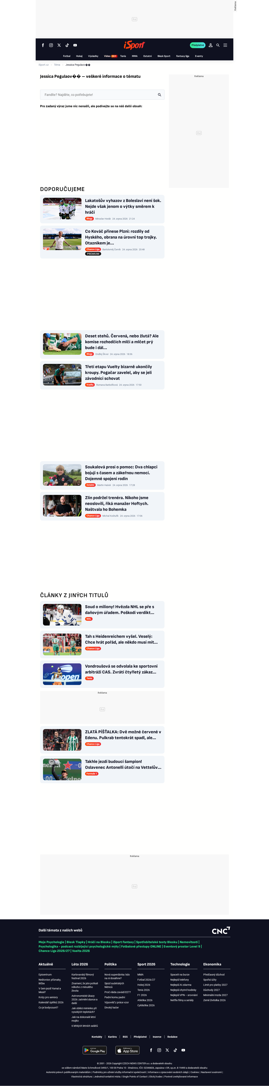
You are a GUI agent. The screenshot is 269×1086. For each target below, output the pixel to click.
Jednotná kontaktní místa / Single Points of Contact (120, 1076)
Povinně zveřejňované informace (181, 1076)
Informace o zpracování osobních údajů (168, 1072)
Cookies (194, 1072)
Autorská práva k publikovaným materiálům (68, 1072)
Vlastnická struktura (81, 1076)
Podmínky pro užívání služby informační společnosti (119, 1072)
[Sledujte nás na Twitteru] (59, 45)
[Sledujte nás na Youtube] (75, 45)
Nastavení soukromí (211, 1072)
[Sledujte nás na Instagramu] (51, 45)
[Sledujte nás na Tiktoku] (67, 45)
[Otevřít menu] (225, 45)
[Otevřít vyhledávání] (218, 45)
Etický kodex (155, 1076)
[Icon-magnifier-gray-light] (159, 95)
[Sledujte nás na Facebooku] (43, 45)
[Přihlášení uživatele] (210, 45)
